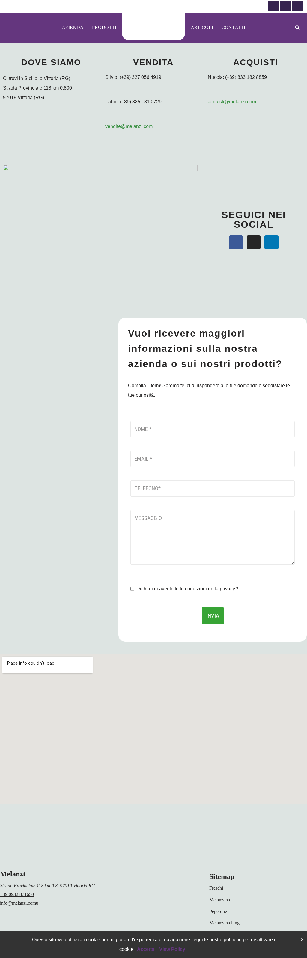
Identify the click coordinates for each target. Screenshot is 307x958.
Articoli (202, 27)
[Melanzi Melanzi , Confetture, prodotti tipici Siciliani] (153, 26)
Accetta (145, 949)
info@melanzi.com (18, 903)
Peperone (218, 911)
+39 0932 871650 (17, 894)
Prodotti (104, 27)
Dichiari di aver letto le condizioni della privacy (187, 588)
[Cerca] (297, 27)
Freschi (216, 888)
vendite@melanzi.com (129, 126)
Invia (212, 615)
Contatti (233, 27)
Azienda (73, 27)
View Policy (172, 949)
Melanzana (219, 899)
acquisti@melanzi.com (232, 101)
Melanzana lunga (225, 922)
